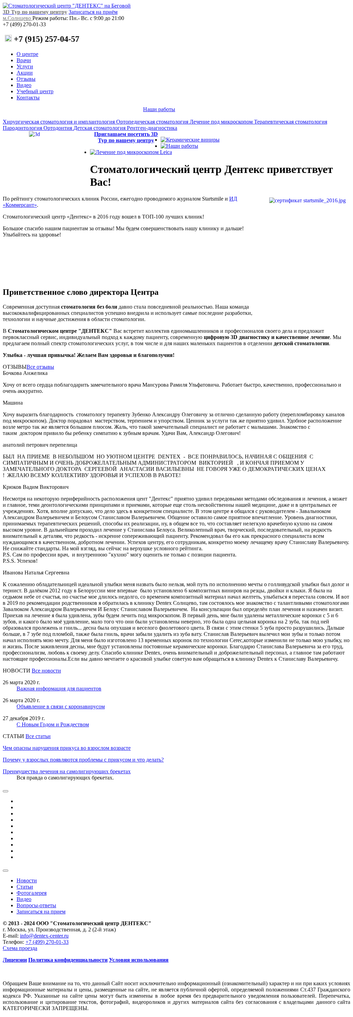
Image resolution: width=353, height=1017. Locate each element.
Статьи (25, 887)
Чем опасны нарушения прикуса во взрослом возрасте (67, 748)
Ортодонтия (58, 128)
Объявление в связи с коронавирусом (61, 706)
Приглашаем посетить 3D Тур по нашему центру (126, 137)
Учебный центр (35, 91)
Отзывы (26, 79)
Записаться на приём (93, 12)
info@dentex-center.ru (44, 936)
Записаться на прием (41, 911)
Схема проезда (20, 948)
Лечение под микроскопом (222, 122)
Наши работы (159, 109)
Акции (25, 73)
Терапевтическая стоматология (290, 122)
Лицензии (15, 960)
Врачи (24, 60)
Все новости (46, 671)
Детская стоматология (100, 128)
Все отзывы (40, 367)
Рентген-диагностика (152, 128)
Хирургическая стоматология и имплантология (59, 122)
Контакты (28, 97)
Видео (24, 85)
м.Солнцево (17, 18)
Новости (27, 880)
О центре (27, 54)
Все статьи (38, 736)
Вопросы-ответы (36, 905)
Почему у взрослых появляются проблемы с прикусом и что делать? (83, 760)
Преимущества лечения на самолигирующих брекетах (67, 771)
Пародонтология (23, 128)
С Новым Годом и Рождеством (53, 724)
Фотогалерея (32, 893)
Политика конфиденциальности (68, 960)
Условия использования (139, 960)
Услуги (25, 66)
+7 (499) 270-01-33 (47, 942)
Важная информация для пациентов (59, 688)
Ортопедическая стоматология (153, 122)
